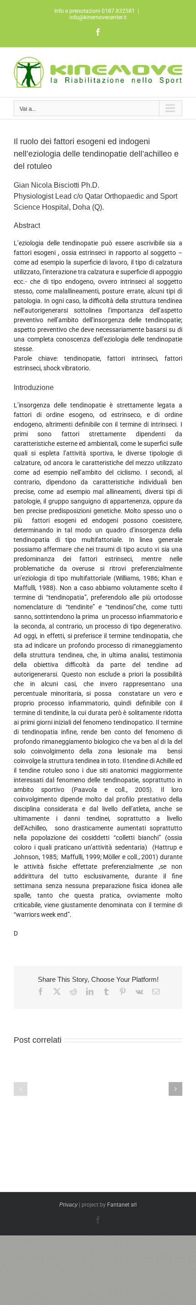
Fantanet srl (122, 1205)
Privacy (68, 1205)
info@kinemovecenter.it (98, 17)
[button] (20, 1089)
